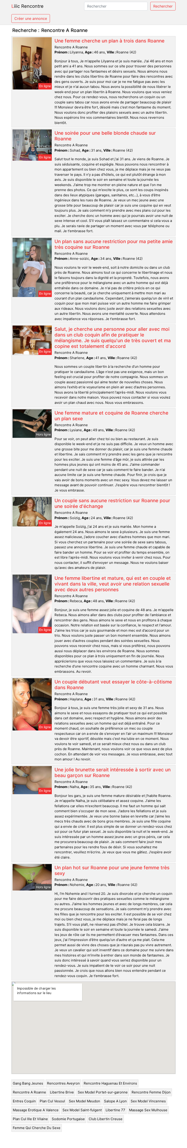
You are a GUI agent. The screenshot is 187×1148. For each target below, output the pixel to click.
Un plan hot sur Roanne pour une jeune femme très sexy (112, 870)
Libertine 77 (115, 1110)
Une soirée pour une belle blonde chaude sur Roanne (105, 136)
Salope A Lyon (115, 1101)
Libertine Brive (62, 1092)
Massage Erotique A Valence (36, 1110)
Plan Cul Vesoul (52, 1101)
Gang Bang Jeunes (28, 1083)
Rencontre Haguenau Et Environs (110, 1083)
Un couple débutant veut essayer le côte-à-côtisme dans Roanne (113, 684)
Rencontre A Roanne (29, 1092)
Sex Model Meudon (84, 1101)
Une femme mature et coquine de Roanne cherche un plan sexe (111, 415)
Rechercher (163, 6)
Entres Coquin (24, 1101)
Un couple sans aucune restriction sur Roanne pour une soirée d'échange (112, 503)
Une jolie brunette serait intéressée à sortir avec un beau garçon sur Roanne (113, 772)
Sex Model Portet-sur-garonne (103, 1092)
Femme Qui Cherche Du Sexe (36, 1128)
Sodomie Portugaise (68, 1119)
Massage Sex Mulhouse (148, 1110)
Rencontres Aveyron (63, 1083)
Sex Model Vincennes (148, 1101)
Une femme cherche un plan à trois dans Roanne (109, 41)
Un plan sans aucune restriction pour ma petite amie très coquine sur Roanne (114, 244)
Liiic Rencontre (27, 6)
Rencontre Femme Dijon (151, 1092)
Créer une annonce (30, 18)
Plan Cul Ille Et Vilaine (30, 1119)
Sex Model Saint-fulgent (82, 1110)
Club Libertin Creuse (105, 1119)
